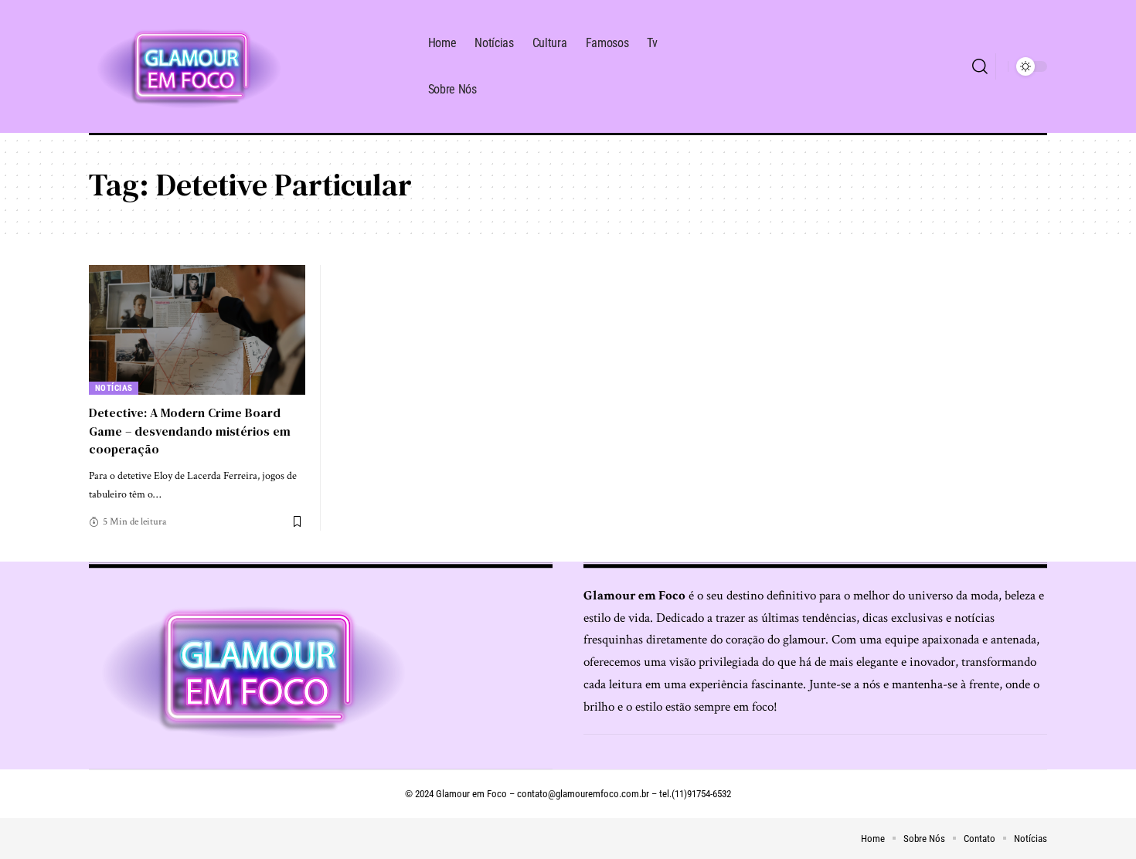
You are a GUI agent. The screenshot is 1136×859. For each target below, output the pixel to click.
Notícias (114, 388)
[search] (980, 66)
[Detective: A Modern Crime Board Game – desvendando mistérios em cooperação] (197, 330)
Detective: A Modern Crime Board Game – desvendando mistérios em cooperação (190, 430)
